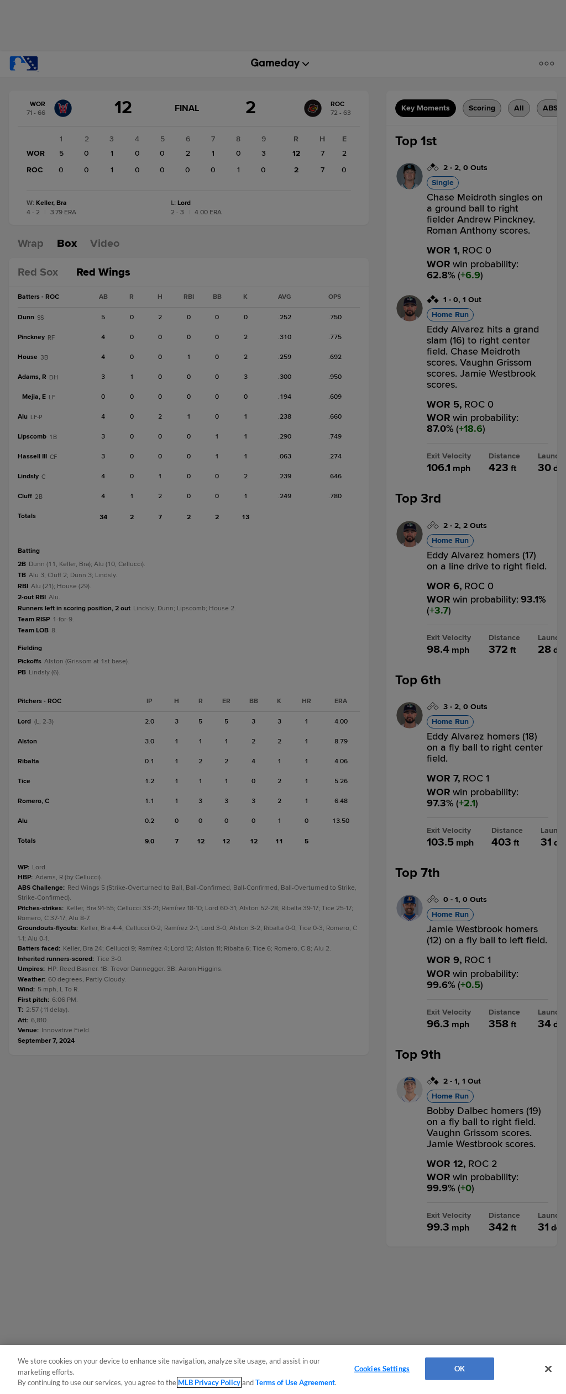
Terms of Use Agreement (295, 1382)
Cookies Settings (382, 1368)
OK (459, 1368)
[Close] (548, 1368)
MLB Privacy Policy (209, 1382)
